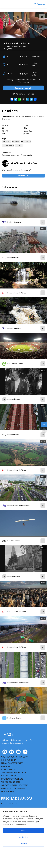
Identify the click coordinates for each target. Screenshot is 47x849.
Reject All (23, 844)
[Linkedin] (11, 752)
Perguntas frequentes (12, 763)
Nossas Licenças (9, 776)
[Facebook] (4, 752)
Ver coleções (23, 175)
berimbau (6, 141)
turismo (19, 145)
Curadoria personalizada (13, 788)
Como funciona (8, 760)
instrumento (26, 141)
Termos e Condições (10, 782)
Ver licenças (23, 82)
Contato (5, 766)
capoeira (15, 141)
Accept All (24, 831)
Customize (23, 837)
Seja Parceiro (7, 792)
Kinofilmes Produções (16, 46)
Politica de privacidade (12, 779)
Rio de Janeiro (8, 145)
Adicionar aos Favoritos (25, 94)
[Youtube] (18, 752)
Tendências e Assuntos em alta (15, 773)
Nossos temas (8, 769)
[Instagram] (25, 752)
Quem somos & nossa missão (14, 757)
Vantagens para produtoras (14, 785)
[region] (23, 828)
